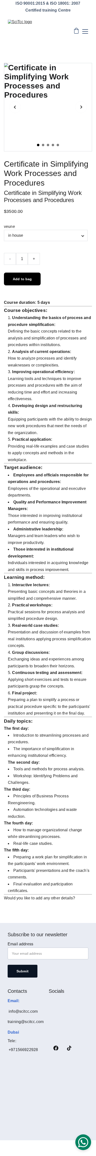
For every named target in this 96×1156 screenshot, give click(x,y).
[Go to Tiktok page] (69, 1048)
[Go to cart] (76, 31)
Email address (20, 944)
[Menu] (85, 31)
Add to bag (22, 279)
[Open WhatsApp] (83, 1142)
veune (9, 226)
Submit (22, 971)
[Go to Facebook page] (55, 1048)
